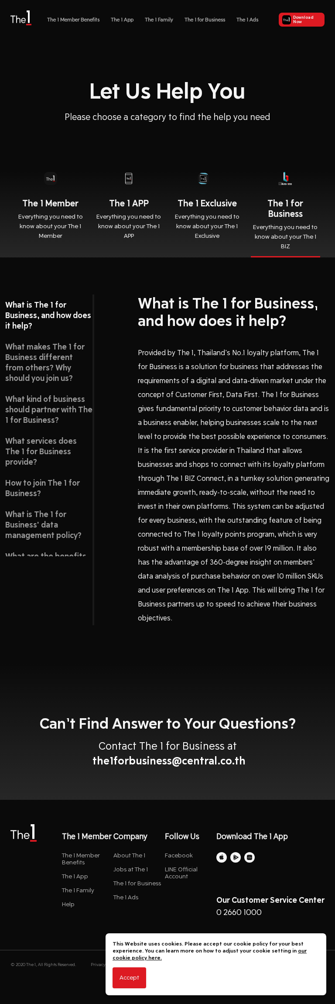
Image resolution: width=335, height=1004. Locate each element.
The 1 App (122, 20)
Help (68, 904)
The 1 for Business (205, 20)
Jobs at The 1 (130, 869)
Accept (129, 977)
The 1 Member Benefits (73, 20)
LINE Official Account (181, 873)
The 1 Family (159, 20)
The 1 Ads (247, 20)
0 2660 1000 (239, 912)
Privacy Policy (104, 964)
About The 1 (129, 855)
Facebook (179, 855)
